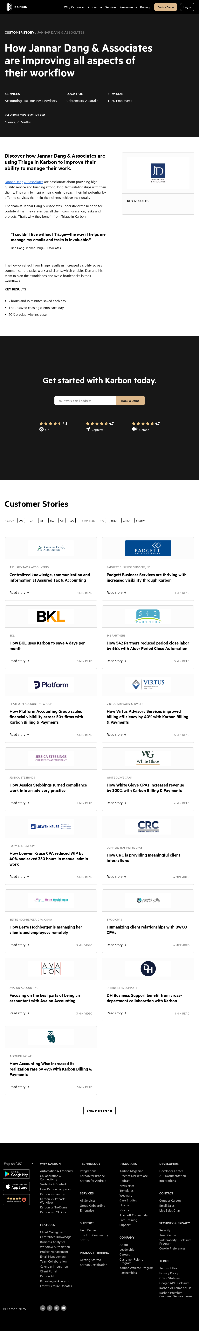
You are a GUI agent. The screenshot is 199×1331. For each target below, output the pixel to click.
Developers (169, 1163)
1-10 (102, 520)
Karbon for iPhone (92, 1175)
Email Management (53, 1256)
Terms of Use (168, 1268)
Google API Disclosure (174, 1283)
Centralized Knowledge (55, 1236)
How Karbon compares (55, 1189)
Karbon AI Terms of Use (175, 1287)
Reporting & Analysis (54, 1281)
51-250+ (141, 520)
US (62, 520)
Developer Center (171, 1170)
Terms (164, 1261)
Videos (124, 1210)
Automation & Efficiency (56, 1170)
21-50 (126, 520)
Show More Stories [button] (99, 1110)
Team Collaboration (53, 1261)
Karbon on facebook (49, 1308)
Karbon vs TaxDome (53, 1207)
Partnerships (128, 1272)
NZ (52, 520)
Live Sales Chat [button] (169, 1210)
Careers (125, 1254)
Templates (127, 1190)
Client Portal (48, 1271)
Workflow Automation (55, 1246)
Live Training (128, 1219)
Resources (128, 1163)
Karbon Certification (93, 1264)
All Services (87, 1200)
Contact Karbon (170, 1200)
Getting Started (90, 1259)
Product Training (94, 1252)
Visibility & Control (53, 1184)
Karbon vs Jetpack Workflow (52, 1200)
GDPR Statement (170, 1278)
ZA (72, 520)
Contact (166, 1193)
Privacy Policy (168, 1273)
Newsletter (127, 1185)
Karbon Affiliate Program (137, 1267)
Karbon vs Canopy (52, 1194)
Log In (187, 7)
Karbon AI (47, 1276)
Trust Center (167, 1235)
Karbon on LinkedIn (42, 1308)
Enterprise (87, 1210)
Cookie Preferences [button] (172, 1248)
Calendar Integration (54, 1266)
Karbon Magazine (131, 1170)
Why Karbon (50, 1163)
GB (42, 520)
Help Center (88, 1230)
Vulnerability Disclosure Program (175, 1241)
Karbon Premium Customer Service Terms (175, 1294)
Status (84, 1240)
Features (47, 1225)
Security (164, 1230)
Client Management (53, 1232)
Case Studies (128, 1200)
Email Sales (167, 1205)
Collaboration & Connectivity (50, 1177)
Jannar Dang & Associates (24, 181)
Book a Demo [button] (166, 7)
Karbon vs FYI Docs (53, 1212)
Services (87, 1193)
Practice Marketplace (134, 1175)
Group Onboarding (92, 1205)
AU (21, 520)
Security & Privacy (174, 1223)
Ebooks (124, 1205)
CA (31, 520)
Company (127, 1237)
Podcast (125, 1180)
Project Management (54, 1251)
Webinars (126, 1195)
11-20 (114, 520)
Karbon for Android (93, 1180)
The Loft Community (94, 1235)
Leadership (127, 1249)
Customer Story (19, 32)
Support (87, 1223)
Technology (90, 1163)
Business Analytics (52, 1241)
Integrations (88, 1170)
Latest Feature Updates (56, 1285)
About (124, 1244)
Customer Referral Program (132, 1260)
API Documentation (172, 1175)
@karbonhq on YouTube (56, 1308)
